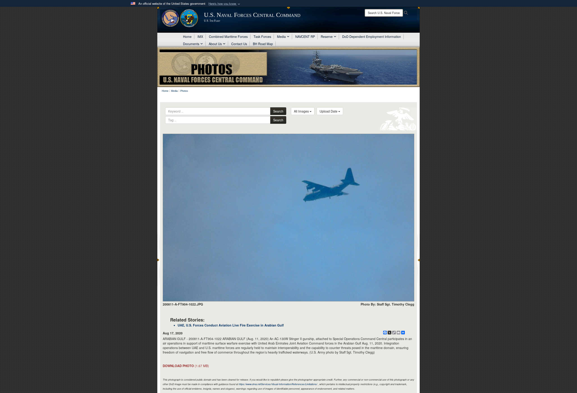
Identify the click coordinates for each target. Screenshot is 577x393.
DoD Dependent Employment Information (371, 36)
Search (278, 111)
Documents (191, 43)
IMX (200, 36)
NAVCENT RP (305, 36)
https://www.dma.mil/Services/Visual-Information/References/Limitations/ (278, 384)
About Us (215, 43)
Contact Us (239, 43)
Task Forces (262, 36)
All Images (302, 111)
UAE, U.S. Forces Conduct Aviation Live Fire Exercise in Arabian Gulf (231, 325)
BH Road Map (263, 43)
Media (281, 36)
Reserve (327, 36)
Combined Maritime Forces (228, 36)
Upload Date (329, 111)
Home (187, 36)
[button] (224, 3)
